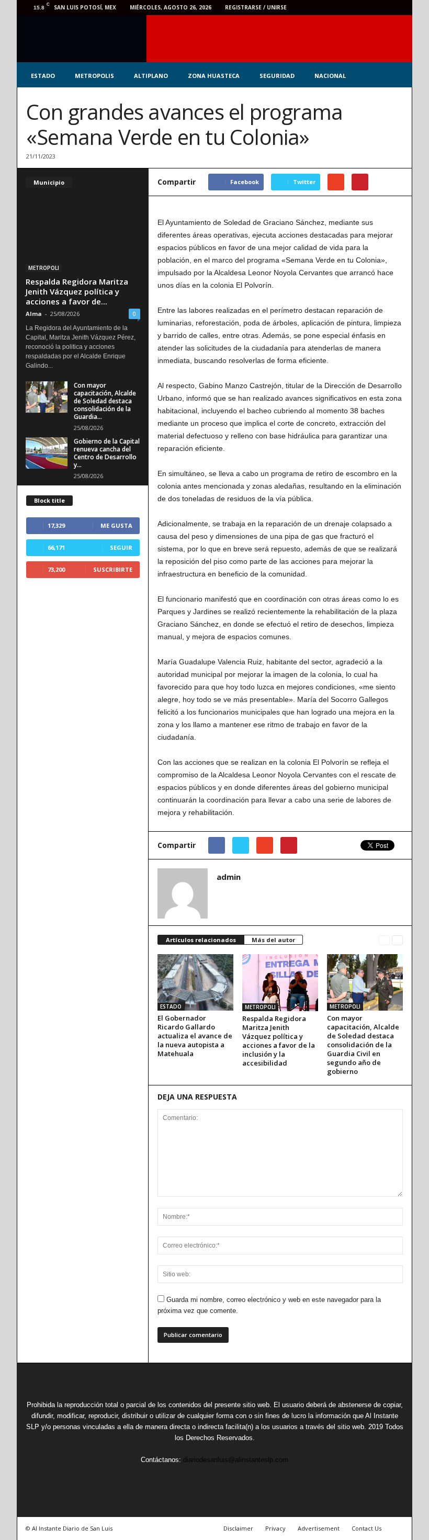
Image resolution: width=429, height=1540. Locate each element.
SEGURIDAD (277, 76)
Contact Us (366, 1528)
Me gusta (116, 525)
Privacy (275, 1528)
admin (229, 876)
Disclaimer (238, 1528)
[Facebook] (333, 7)
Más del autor (273, 940)
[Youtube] (398, 7)
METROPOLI (260, 1007)
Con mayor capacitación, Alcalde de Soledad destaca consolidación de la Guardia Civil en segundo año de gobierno (363, 1044)
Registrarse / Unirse (256, 7)
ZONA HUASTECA (214, 76)
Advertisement (319, 1528)
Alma (34, 314)
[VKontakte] (382, 7)
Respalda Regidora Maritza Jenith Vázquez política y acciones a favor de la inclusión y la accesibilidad (278, 1041)
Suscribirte (112, 569)
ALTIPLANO (151, 76)
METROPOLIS (94, 76)
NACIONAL (330, 76)
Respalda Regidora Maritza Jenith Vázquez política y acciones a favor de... (77, 291)
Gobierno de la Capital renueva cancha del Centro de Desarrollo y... (107, 453)
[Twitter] (349, 7)
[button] (396, 75)
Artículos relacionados (201, 940)
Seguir (121, 547)
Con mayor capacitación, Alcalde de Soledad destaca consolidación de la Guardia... (105, 401)
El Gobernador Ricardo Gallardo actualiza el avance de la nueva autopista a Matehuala (194, 1035)
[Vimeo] (365, 7)
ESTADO (43, 76)
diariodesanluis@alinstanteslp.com (235, 1460)
